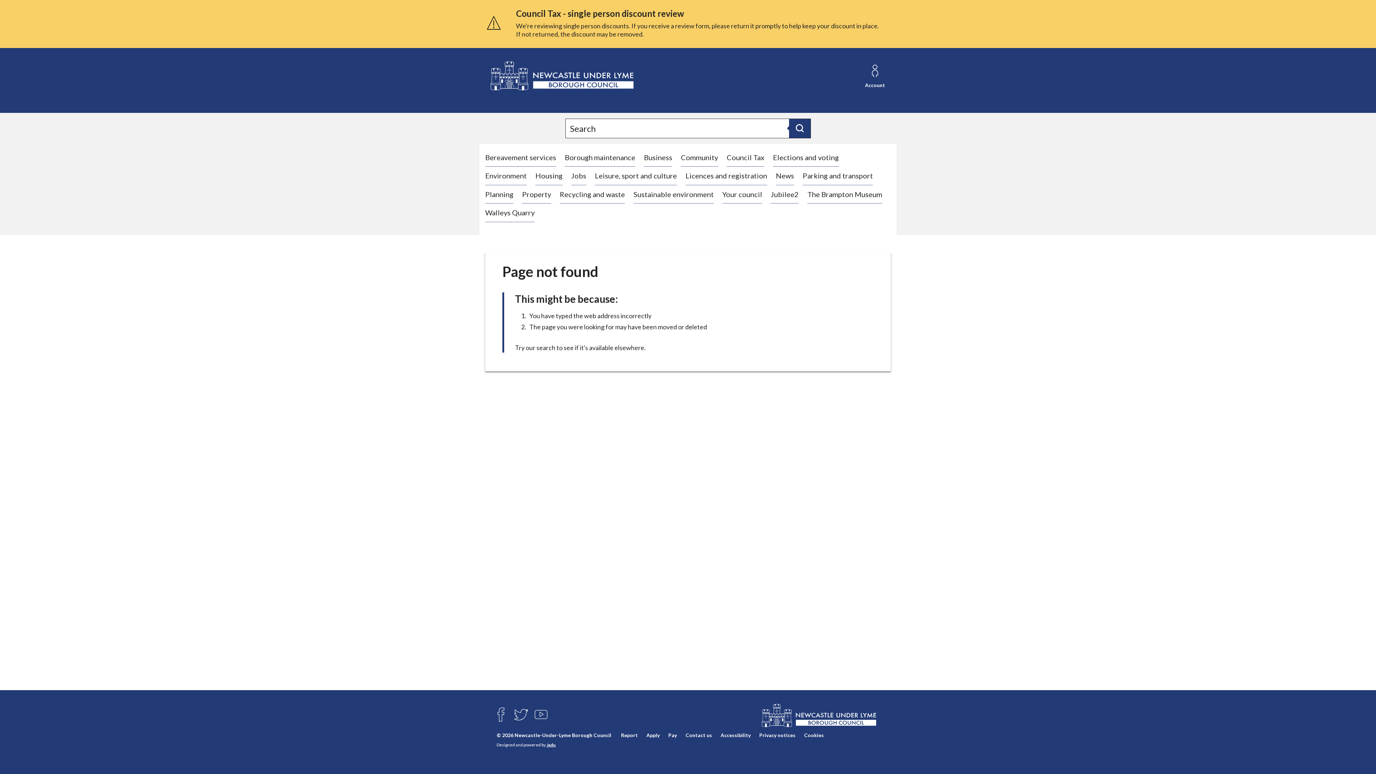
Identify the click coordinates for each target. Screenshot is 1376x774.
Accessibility (736, 735)
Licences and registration (726, 175)
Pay (672, 735)
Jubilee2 (785, 194)
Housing (549, 175)
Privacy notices (777, 735)
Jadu (550, 744)
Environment (506, 175)
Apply (653, 735)
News (785, 175)
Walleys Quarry (510, 212)
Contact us (698, 735)
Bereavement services (520, 157)
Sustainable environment (674, 194)
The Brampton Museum (844, 194)
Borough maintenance (600, 157)
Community (699, 157)
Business (658, 157)
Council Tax (745, 157)
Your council (742, 194)
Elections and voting (806, 157)
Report (629, 735)
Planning (499, 194)
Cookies (814, 735)
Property (536, 194)
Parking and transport (838, 175)
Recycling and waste (592, 194)
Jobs (578, 175)
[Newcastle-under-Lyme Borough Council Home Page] (561, 76)
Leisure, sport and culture (636, 175)
